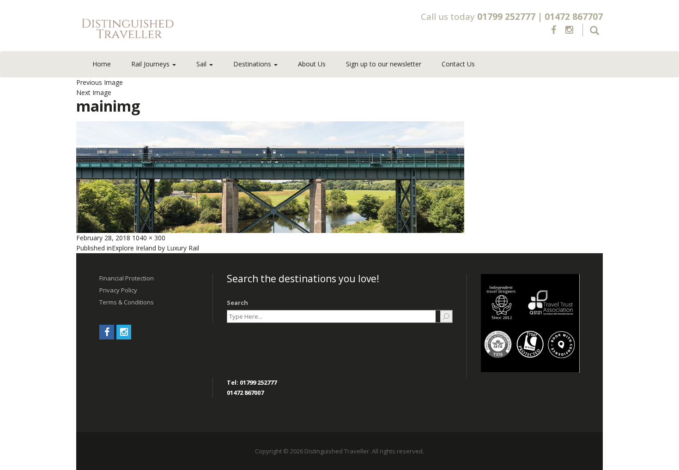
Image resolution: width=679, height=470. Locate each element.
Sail (202, 63)
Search (237, 302)
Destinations (253, 63)
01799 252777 (506, 17)
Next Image (93, 92)
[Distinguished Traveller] (182, 29)
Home (101, 63)
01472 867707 (574, 17)
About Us (312, 63)
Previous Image (99, 82)
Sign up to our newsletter (383, 63)
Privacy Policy (118, 290)
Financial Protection (126, 278)
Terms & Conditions (126, 302)
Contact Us (458, 63)
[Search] (446, 316)
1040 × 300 (148, 237)
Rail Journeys (151, 63)
